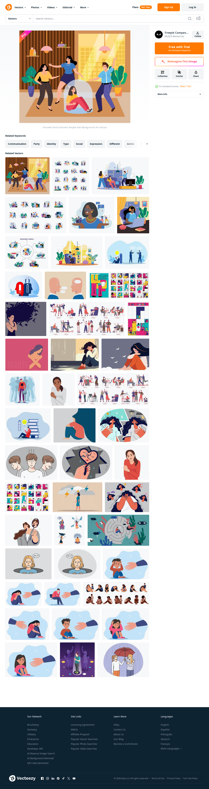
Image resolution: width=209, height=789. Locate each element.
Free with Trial (179, 48)
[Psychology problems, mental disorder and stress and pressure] (69, 530)
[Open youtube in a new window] (74, 778)
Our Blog (119, 739)
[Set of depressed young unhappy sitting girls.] (116, 594)
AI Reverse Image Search (41, 753)
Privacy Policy (173, 778)
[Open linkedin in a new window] (53, 778)
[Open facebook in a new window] (42, 778)
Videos (51, 7)
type (66, 143)
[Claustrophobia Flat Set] (27, 497)
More (83, 7)
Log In (192, 7)
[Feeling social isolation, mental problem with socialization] (22, 389)
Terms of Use (158, 778)
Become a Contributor (126, 743)
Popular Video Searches (84, 748)
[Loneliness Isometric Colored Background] (77, 659)
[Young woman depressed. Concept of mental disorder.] (58, 389)
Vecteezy (32, 729)
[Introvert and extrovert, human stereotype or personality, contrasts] (65, 285)
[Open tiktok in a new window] (63, 778)
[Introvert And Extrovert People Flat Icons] (70, 175)
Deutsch (165, 739)
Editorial (67, 7)
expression (96, 143)
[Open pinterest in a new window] (58, 778)
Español (165, 729)
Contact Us (120, 729)
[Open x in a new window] (68, 778)
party (37, 143)
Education (32, 743)
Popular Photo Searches (84, 743)
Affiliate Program (80, 734)
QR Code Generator (38, 763)
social (79, 143)
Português (166, 734)
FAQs (116, 724)
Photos (35, 7)
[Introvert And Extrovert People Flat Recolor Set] (35, 215)
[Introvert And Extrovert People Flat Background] (27, 175)
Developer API (35, 748)
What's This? (185, 86)
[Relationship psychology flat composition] (120, 175)
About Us (119, 734)
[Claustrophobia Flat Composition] (119, 285)
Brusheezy (33, 724)
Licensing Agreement (83, 724)
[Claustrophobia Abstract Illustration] (138, 319)
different (115, 143)
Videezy (31, 734)
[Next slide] (144, 144)
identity (51, 143)
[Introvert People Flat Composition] (76, 252)
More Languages (170, 748)
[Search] (190, 18)
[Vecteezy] (8, 7)
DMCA (74, 729)
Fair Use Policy (190, 778)
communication (17, 143)
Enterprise (33, 739)
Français (165, 743)
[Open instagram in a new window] (47, 778)
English (165, 724)
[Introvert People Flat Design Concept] (26, 252)
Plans (135, 7)
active (130, 143)
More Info (162, 94)
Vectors (19, 7)
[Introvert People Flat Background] (133, 215)
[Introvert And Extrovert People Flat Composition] (91, 215)
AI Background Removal (40, 758)
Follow (198, 36)
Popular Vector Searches (84, 739)
